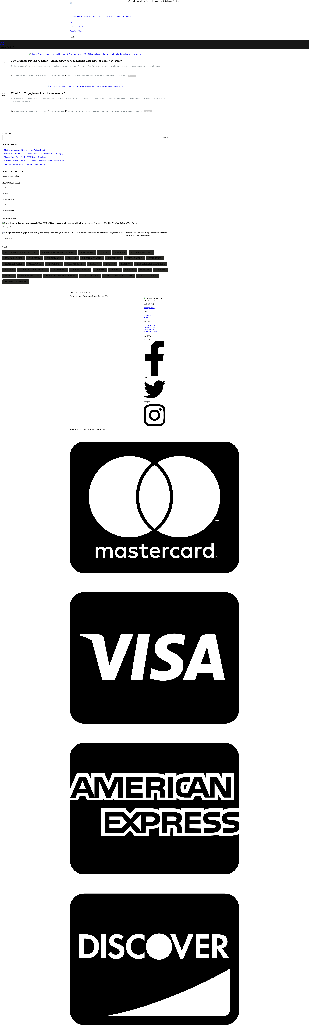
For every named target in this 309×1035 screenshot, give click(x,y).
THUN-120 (99, 270)
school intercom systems (33, 270)
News (7, 205)
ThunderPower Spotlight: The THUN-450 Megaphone (25, 157)
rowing (9, 270)
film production (14, 264)
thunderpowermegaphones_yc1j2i (31, 76)
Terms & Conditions (151, 327)
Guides (7, 193)
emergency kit (74, 111)
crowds (72, 258)
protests (72, 76)
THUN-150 (90, 76)
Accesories (147, 317)
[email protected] (149, 308)
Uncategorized (57, 76)
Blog (118, 16)
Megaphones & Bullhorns (80, 16)
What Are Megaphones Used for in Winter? (38, 93)
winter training (135, 111)
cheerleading (54, 258)
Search (6, 134)
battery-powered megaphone (20, 252)
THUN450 (9, 276)
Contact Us (127, 16)
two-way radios (90, 276)
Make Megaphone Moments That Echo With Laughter (25, 164)
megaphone (35, 264)
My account (109, 16)
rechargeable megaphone (151, 264)
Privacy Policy (149, 330)
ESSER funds (155, 258)
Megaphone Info (10, 199)
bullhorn (120, 252)
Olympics (86, 111)
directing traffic (91, 258)
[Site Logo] (87, 8)
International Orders (150, 332)
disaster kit (114, 258)
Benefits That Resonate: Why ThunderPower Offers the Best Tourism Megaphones (35, 154)
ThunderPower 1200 (29, 276)
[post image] (85, 54)
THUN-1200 (81, 76)
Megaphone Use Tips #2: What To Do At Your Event (24, 150)
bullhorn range (13, 258)
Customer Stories (10, 188)
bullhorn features (141, 252)
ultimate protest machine (114, 76)
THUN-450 (123, 111)
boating (104, 252)
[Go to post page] (47, 223)
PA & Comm (97, 16)
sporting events (80, 270)
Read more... (132, 75)
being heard (87, 252)
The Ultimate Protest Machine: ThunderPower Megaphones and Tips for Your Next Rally (66, 60)
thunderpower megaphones (60, 276)
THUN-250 (98, 76)
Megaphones (148, 315)
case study (34, 258)
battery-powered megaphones (58, 252)
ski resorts (96, 111)
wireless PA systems (15, 282)
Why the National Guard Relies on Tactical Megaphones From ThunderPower (34, 161)
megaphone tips (75, 264)
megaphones (54, 264)
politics (110, 264)
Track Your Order (150, 325)
